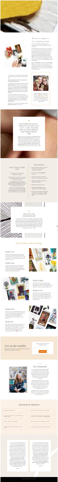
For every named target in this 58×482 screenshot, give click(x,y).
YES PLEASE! (43, 351)
